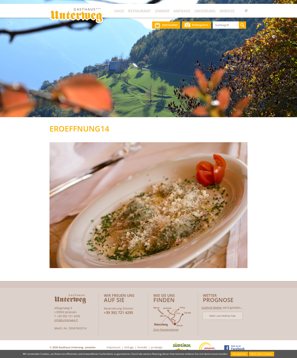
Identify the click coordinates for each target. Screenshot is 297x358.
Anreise (227, 10)
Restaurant (139, 10)
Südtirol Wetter (211, 308)
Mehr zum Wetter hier (222, 316)
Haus (119, 10)
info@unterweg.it (66, 320)
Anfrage (182, 10)
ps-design (156, 347)
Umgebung (205, 10)
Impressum (113, 347)
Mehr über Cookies (261, 354)
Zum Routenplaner (166, 330)
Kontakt (142, 347)
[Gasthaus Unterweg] (76, 15)
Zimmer (162, 10)
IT (246, 11)
